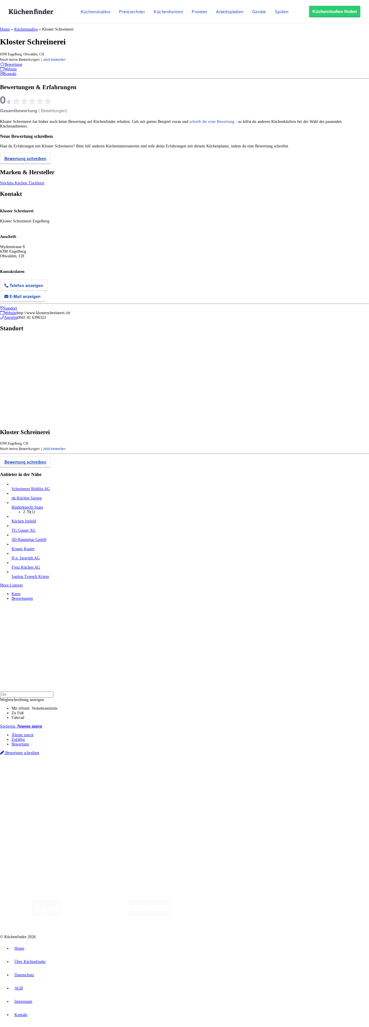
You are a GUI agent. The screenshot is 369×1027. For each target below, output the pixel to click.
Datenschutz (24, 975)
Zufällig (18, 739)
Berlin (38, 773)
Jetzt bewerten (54, 59)
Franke (178, 773)
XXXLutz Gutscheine (67, 777)
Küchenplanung (24, 788)
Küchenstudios (96, 11)
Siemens (191, 773)
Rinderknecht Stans (27, 507)
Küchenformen (168, 11)
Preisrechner (132, 11)
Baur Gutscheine (147, 777)
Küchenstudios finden (334, 11)
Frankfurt (143, 773)
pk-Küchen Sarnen (27, 498)
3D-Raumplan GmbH (29, 539)
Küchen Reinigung (27, 792)
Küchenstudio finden (28, 763)
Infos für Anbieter (26, 821)
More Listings (11, 585)
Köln (155, 773)
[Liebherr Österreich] (148, 914)
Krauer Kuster (23, 549)
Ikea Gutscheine (39, 777)
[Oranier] (205, 914)
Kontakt (20, 1015)
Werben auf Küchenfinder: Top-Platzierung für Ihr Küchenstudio (65, 826)
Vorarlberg (80, 773)
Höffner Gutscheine (213, 777)
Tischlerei (36, 183)
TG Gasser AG (23, 530)
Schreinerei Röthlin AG (31, 489)
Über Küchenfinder (27, 802)
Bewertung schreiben (25, 158)
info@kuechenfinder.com (104, 846)
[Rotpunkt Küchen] (285, 914)
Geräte (259, 11)
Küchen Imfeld (24, 521)
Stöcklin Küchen (14, 183)
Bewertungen (22, 598)
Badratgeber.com (25, 811)
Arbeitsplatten (230, 11)
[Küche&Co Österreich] (328, 914)
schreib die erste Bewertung (211, 121)
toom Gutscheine (122, 777)
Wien (114, 773)
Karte (16, 594)
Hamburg (50, 773)
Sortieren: (21, 726)
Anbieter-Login (28, 835)
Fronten (199, 11)
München (65, 773)
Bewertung (20, 744)
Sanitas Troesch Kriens (30, 576)
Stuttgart (166, 773)
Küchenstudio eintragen (31, 831)
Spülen (282, 11)
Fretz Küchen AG (26, 567)
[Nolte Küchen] (252, 914)
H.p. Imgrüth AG (26, 558)
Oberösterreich (99, 773)
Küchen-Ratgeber (26, 797)
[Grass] (94, 914)
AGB (18, 988)
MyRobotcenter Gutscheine (179, 777)
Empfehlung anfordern (30, 768)
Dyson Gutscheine (96, 777)
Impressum (23, 1001)
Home (5, 29)
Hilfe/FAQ (20, 806)
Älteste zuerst (22, 735)
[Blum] (45, 914)
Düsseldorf (127, 773)
